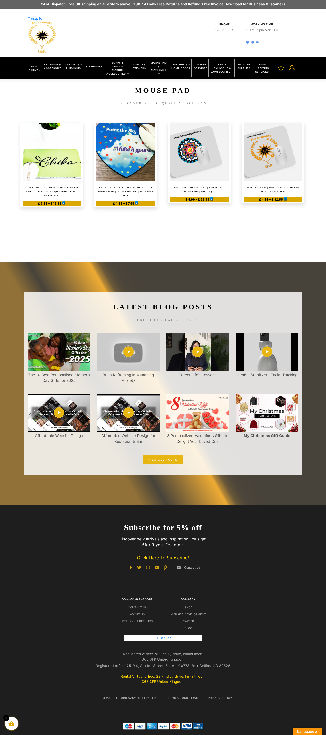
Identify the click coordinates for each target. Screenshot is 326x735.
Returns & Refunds (137, 621)
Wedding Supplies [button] (244, 66)
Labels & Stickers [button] (139, 66)
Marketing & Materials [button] (159, 66)
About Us (137, 614)
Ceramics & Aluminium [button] (73, 66)
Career (188, 621)
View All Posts (163, 459)
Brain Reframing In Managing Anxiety (128, 378)
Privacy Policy (220, 698)
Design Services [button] (200, 66)
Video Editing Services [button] (262, 68)
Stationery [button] (94, 66)
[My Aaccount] (292, 68)
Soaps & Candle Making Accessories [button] (116, 68)
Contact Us (137, 607)
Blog (188, 628)
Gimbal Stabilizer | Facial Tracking (267, 375)
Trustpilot (36, 18)
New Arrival (34, 68)
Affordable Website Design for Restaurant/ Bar (128, 438)
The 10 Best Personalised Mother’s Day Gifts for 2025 (59, 378)
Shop (189, 607)
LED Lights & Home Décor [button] (180, 66)
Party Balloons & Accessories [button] (221, 68)
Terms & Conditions (182, 698)
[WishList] (281, 68)
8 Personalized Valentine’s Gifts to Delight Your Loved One (197, 438)
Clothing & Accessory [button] (52, 66)
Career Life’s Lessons (198, 375)
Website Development (188, 614)
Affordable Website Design (59, 435)
